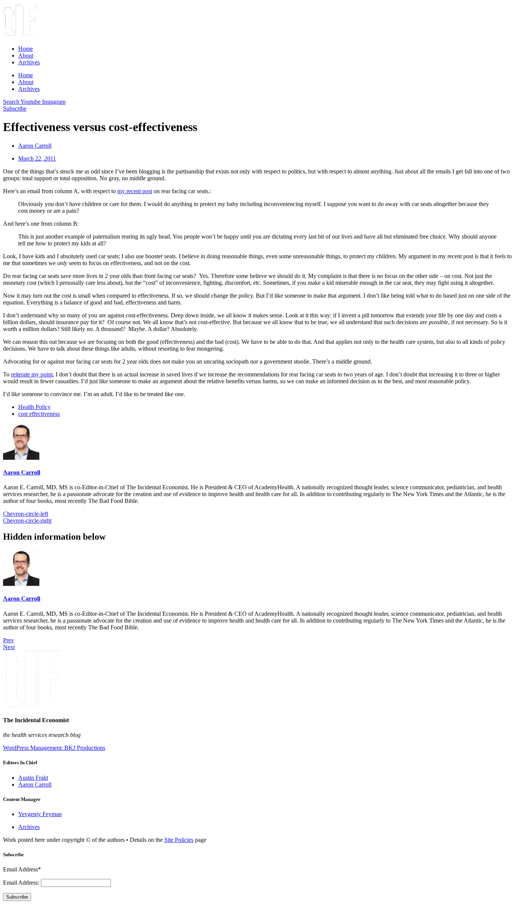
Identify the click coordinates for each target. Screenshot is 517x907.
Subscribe (17, 897)
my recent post (134, 191)
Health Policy (34, 407)
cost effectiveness (39, 414)
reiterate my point (32, 374)
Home (25, 48)
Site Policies (178, 840)
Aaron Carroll (21, 472)
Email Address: (22, 882)
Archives (29, 62)
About (25, 55)
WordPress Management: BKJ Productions (54, 748)
